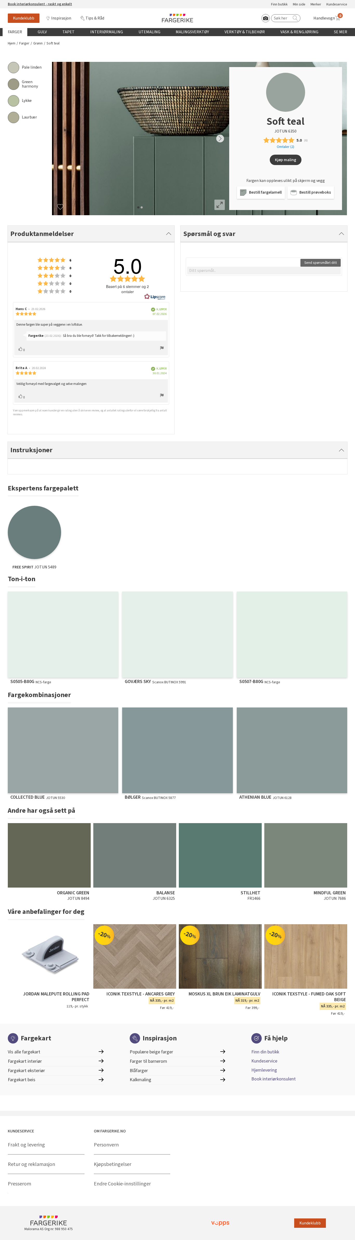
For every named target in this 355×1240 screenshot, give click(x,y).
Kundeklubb (23, 18)
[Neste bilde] (220, 138)
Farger (15, 32)
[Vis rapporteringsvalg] (162, 349)
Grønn (38, 43)
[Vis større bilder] (219, 205)
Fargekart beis (21, 1080)
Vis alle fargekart (24, 1052)
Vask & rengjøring (299, 32)
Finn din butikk (265, 1052)
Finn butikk (279, 4)
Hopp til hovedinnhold (20, 3)
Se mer (340, 32)
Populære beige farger (151, 1052)
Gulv (42, 32)
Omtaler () (285, 146)
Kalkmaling (140, 1080)
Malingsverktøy (192, 32)
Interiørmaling (106, 32)
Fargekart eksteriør (26, 1070)
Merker (316, 4)
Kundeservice (336, 4)
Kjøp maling (285, 160)
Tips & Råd (95, 18)
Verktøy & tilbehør (245, 32)
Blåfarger (139, 1070)
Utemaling (149, 32)
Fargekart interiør (25, 1061)
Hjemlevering (264, 1070)
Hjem (11, 43)
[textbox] (263, 270)
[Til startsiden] (177, 18)
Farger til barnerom (148, 1061)
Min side (299, 4)
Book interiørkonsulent (273, 1079)
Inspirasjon (61, 18)
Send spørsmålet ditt (320, 262)
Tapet (68, 32)
